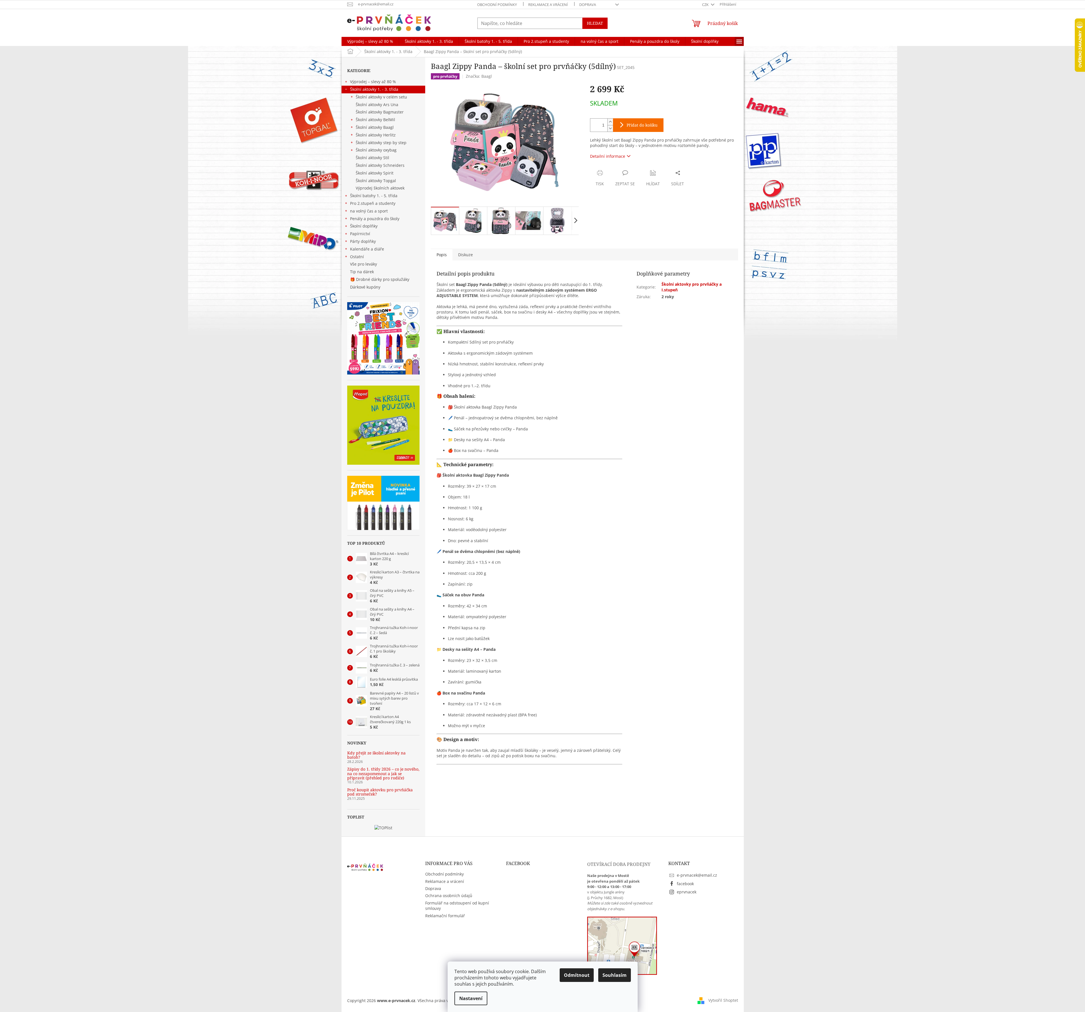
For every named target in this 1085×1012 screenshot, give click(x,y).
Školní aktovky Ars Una (377, 104)
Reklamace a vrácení (548, 4)
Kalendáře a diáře (367, 249)
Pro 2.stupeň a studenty (372, 203)
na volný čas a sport (369, 211)
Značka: (479, 76)
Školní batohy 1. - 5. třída (373, 195)
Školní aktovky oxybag (376, 150)
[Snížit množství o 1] (610, 128)
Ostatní (357, 256)
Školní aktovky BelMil (375, 119)
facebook (685, 883)
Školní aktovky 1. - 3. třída (374, 89)
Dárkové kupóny (366, 287)
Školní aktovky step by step (381, 142)
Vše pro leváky (363, 264)
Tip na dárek (362, 271)
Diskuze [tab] (465, 254)
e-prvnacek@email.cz (697, 875)
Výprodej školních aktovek (380, 188)
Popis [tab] (442, 254)
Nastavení (471, 998)
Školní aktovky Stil (372, 157)
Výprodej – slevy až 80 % (373, 81)
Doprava (587, 4)
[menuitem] (370, 41)
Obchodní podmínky (497, 4)
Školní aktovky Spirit (374, 173)
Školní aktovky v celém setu (381, 97)
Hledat (595, 23)
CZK (705, 4)
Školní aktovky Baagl (375, 127)
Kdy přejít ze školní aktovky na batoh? (376, 755)
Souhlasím (614, 975)
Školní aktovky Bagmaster (380, 112)
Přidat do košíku (642, 125)
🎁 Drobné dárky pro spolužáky (379, 279)
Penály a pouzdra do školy (374, 218)
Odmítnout (576, 975)
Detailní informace (607, 156)
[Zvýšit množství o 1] (610, 122)
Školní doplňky (364, 226)
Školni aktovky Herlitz (376, 135)
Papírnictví (360, 233)
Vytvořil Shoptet (723, 1000)
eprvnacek (686, 892)
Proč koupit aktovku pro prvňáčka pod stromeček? (380, 792)
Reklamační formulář (445, 915)
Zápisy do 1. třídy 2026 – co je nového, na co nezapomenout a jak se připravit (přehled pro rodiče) (383, 773)
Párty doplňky (363, 241)
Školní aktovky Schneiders (380, 165)
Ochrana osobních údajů (448, 895)
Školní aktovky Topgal (376, 180)
